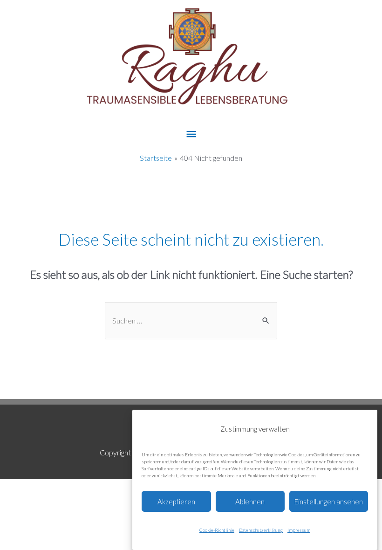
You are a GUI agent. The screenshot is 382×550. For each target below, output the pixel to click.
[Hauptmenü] (191, 134)
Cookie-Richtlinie (216, 530)
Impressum (298, 530)
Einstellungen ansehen (328, 501)
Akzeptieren (176, 501)
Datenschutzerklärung (261, 530)
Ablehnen (250, 501)
